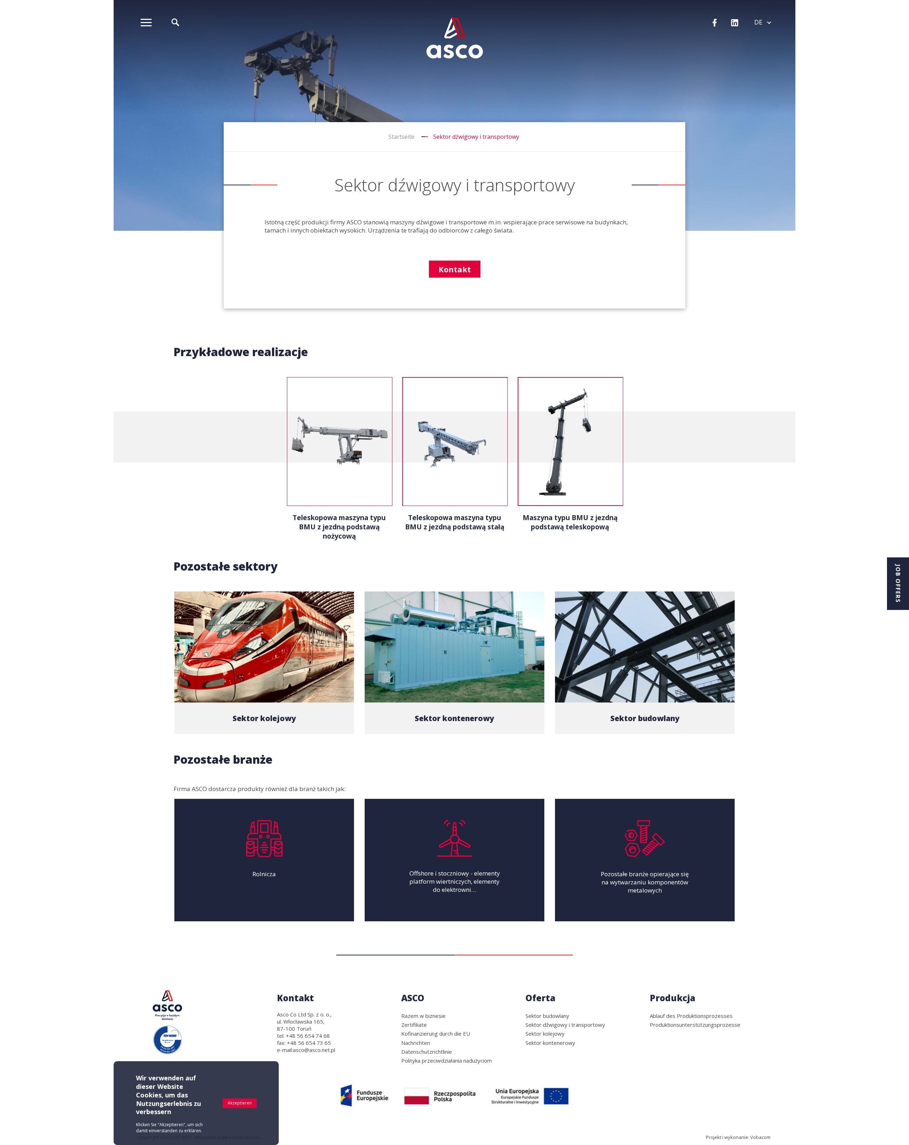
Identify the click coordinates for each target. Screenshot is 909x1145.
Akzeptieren (240, 1103)
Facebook (715, 23)
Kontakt (455, 269)
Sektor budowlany (645, 718)
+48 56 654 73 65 (309, 1042)
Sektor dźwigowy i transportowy (565, 1024)
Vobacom (760, 1137)
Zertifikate (414, 1024)
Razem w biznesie (423, 1015)
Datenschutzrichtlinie (426, 1051)
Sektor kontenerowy (454, 718)
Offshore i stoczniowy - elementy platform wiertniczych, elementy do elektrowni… (454, 881)
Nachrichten (415, 1042)
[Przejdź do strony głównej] (454, 38)
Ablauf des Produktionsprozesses (691, 1015)
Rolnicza (264, 874)
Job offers (898, 584)
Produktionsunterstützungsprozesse (695, 1024)
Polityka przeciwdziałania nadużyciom (446, 1060)
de (762, 22)
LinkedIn (734, 23)
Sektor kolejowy (264, 718)
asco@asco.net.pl (314, 1049)
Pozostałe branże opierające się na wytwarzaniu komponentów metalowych (645, 882)
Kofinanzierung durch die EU (435, 1033)
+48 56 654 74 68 (308, 1035)
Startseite (401, 137)
